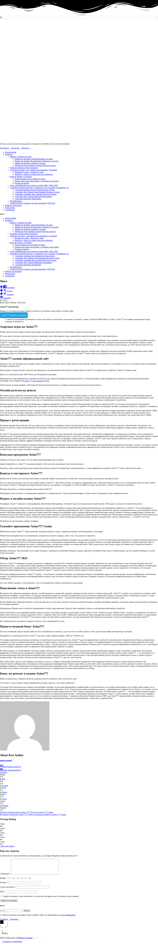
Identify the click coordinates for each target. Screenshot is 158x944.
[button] (79, 214)
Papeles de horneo (22, 183)
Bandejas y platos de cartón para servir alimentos (34, 174)
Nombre (4, 882)
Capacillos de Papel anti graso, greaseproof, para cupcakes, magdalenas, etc (39, 188)
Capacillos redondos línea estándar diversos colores (35, 190)
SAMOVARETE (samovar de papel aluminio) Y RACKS (32, 203)
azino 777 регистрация (34, 381)
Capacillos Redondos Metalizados (28, 199)
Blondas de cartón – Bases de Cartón (29, 172)
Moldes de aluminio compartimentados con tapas (34, 159)
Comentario (5, 874)
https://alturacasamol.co (12, 770)
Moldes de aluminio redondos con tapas (30, 163)
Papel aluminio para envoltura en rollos (30, 179)
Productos (9, 154)
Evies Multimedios (68, 915)
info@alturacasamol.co (12, 767)
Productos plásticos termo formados (24, 168)
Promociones (10, 208)
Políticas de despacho (13, 205)
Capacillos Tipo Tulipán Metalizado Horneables (33, 197)
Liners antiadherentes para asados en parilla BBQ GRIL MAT (34, 185)
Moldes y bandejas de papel (20, 157)
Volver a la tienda (25, 938)
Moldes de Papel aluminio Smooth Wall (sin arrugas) (35, 165)
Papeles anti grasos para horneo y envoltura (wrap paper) (37, 181)
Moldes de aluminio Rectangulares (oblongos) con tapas (36, 161)
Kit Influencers (15, 201)
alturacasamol (6, 760)
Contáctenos (10, 210)
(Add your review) (7, 846)
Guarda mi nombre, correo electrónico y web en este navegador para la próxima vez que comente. (41, 896)
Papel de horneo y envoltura (21, 177)
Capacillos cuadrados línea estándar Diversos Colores (35, 194)
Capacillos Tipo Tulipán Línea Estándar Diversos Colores (37, 192)
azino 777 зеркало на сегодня (14, 315)
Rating (3, 878)
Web (2, 892)
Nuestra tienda (10, 152)
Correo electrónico (8, 887)
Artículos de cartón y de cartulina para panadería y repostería (33, 170)
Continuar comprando (12, 941)
